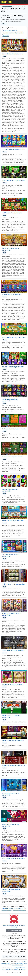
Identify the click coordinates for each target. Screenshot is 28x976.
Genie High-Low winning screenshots (10, 825)
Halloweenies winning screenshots (13, 429)
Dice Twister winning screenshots (13, 858)
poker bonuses (6, 969)
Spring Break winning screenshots (13, 149)
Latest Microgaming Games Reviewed (12, 908)
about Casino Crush (17, 965)
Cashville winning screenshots (12, 457)
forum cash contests (21, 963)
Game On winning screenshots (12, 54)
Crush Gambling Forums (19, 910)
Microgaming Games (8, 33)
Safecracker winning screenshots (13, 650)
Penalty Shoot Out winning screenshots (11, 716)
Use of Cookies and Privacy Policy (14, 957)
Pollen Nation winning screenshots (13, 337)
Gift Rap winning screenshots (12, 213)
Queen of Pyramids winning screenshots (11, 614)
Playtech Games (18, 33)
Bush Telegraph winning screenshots (10, 490)
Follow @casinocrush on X (14, 930)
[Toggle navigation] (25, 2)
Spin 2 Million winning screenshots (13, 180)
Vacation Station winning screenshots (10, 555)
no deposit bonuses (19, 968)
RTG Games (6, 35)
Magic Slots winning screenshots (13, 740)
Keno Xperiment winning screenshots (10, 794)
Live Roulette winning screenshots (13, 765)
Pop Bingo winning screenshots (12, 684)
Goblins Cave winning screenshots (13, 584)
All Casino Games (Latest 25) (10, 30)
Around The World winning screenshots (11, 890)
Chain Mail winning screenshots (12, 520)
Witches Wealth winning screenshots (10, 400)
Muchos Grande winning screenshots (10, 249)
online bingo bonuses (19, 969)
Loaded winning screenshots (11, 294)
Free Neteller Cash (6, 910)
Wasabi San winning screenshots (13, 367)
